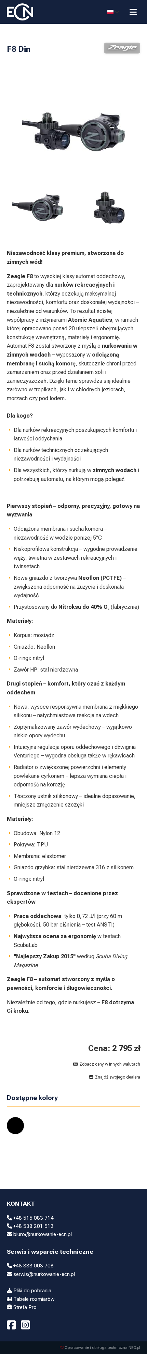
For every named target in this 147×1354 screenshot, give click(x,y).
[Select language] (113, 12)
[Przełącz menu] (133, 11)
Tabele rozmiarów (33, 1299)
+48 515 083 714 (33, 1218)
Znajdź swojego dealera (117, 1077)
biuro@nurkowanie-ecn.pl (42, 1234)
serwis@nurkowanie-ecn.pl (43, 1274)
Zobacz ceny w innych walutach (109, 1064)
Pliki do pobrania (31, 1291)
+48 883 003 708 (33, 1266)
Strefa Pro (24, 1307)
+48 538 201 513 (33, 1226)
